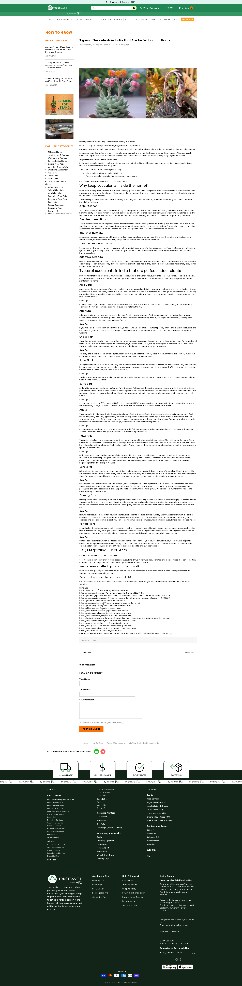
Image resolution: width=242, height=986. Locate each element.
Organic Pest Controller (106, 789)
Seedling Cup (103, 858)
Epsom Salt (51, 817)
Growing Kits (98, 880)
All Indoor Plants (55, 152)
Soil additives (102, 799)
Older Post (86, 652)
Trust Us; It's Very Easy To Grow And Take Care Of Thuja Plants (58, 79)
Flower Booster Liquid (55, 820)
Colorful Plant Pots (56, 190)
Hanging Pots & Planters (58, 155)
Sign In (170, 7)
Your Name (84, 679)
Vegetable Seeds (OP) (156, 802)
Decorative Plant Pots (57, 196)
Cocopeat (101, 808)
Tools (99, 837)
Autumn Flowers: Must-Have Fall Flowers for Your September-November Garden (59, 49)
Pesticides (51, 860)
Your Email (84, 689)
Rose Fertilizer (52, 834)
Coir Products (153, 789)
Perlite (99, 802)
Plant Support (103, 848)
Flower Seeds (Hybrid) (156, 813)
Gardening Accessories (109, 833)
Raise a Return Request (132, 897)
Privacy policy (128, 901)
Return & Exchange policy (133, 893)
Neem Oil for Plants (104, 792)
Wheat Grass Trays (105, 855)
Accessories (102, 851)
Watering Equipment (106, 840)
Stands (51, 789)
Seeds (150, 795)
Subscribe (193, 953)
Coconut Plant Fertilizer (56, 814)
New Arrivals (187, 19)
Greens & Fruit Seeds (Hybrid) (160, 820)
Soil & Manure (54, 795)
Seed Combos (153, 799)
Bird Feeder (151, 833)
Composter (102, 844)
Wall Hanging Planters (57, 158)
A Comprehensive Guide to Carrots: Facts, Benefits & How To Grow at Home (58, 65)
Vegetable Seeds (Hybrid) (158, 806)
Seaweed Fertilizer (54, 826)
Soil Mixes (51, 841)
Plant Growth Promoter (55, 832)
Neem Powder (102, 795)
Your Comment (86, 700)
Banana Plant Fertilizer (55, 805)
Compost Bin (53, 211)
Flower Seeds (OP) (155, 809)
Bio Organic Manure (55, 808)
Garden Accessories (56, 205)
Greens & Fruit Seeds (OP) (158, 817)
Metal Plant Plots (55, 193)
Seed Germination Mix (55, 847)
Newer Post (189, 652)
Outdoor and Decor (157, 826)
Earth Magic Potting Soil (56, 844)
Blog (149, 856)
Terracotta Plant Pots (57, 199)
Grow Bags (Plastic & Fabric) (109, 827)
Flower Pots (53, 176)
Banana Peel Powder (55, 803)
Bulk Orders (153, 850)
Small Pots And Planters (58, 170)
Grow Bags (97, 884)
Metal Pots (101, 820)
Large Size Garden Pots (58, 167)
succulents (92, 640)
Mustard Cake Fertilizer (55, 829)
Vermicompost (53, 837)
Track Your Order (130, 884)
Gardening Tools (55, 208)
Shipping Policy (129, 889)
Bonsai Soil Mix (53, 856)
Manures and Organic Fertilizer (60, 799)
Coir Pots (101, 824)
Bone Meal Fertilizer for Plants (58, 811)
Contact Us (127, 880)
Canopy (150, 830)
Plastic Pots (53, 179)
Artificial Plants (153, 841)
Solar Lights (152, 844)
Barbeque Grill (153, 837)
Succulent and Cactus (56, 853)
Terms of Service (129, 905)
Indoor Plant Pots (55, 187)
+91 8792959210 (151, 8)
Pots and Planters (106, 813)
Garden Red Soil (53, 850)
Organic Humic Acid (55, 823)
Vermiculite (101, 805)
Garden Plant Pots (56, 164)
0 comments (85, 45)
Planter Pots (53, 173)
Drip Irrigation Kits (100, 893)
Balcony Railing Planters (58, 161)
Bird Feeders (53, 202)
